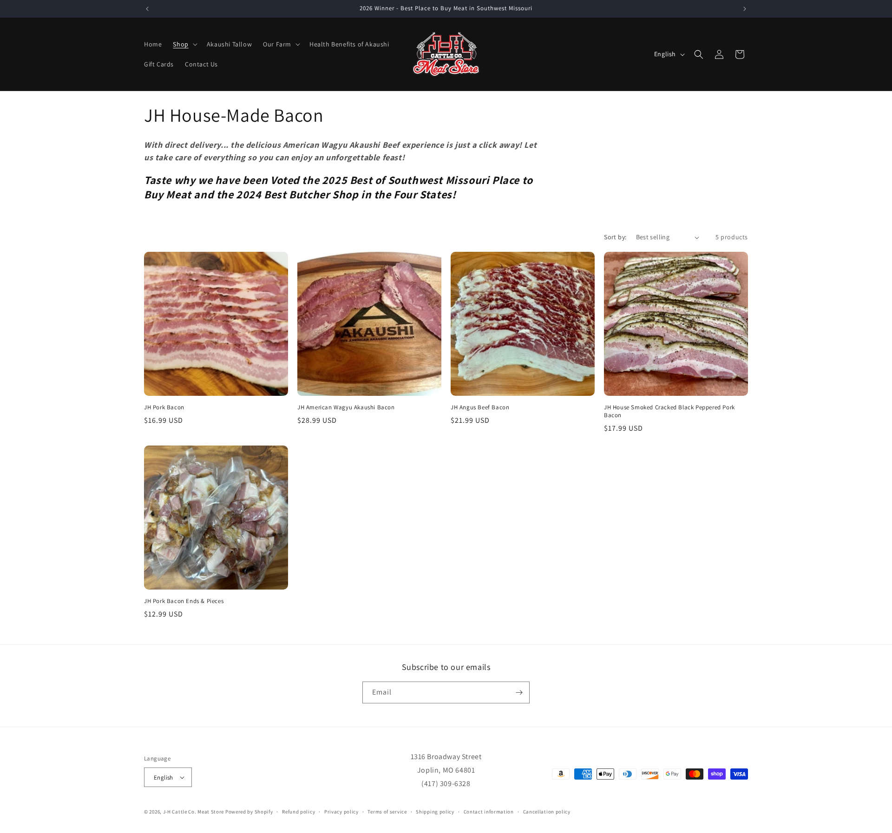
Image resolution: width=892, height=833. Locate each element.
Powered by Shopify (249, 811)
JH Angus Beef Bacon (480, 407)
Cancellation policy (547, 811)
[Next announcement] (745, 9)
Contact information (489, 811)
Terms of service (387, 811)
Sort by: (615, 237)
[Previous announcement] (147, 9)
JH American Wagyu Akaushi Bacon (346, 407)
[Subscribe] (519, 692)
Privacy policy (341, 811)
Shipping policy (435, 811)
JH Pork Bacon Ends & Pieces (183, 601)
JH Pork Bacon (164, 407)
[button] (184, 44)
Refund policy (298, 811)
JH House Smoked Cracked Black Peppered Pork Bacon (669, 411)
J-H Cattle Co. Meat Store (193, 811)
